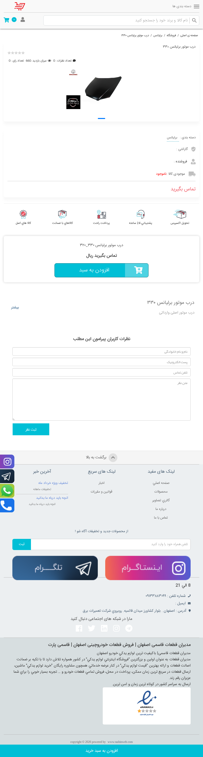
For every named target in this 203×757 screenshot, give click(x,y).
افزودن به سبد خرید (101, 750)
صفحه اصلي (161, 483)
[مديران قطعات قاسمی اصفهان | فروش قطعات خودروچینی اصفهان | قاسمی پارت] (23, 6)
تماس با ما (161, 518)
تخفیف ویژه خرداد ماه (53, 483)
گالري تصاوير (161, 500)
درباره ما (160, 509)
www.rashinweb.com (120, 742)
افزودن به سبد (94, 270)
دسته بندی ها (182, 6)
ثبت (22, 544)
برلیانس (157, 35)
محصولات (161, 492)
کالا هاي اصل (23, 223)
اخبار (101, 483)
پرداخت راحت (101, 223)
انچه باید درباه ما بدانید (52, 498)
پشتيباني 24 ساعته (140, 223)
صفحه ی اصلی (189, 35)
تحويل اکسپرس (180, 223)
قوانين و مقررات (101, 492)
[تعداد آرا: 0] (9, 52)
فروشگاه (171, 35)
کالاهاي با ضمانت (62, 223)
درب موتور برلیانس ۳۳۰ (135, 35)
